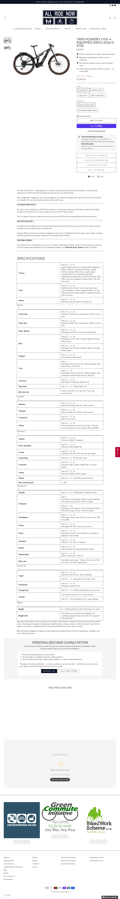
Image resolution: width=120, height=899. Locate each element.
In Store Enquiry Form (97, 857)
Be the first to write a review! (60, 780)
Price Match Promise (96, 155)
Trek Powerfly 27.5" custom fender (80, 595)
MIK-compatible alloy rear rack (87, 590)
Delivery (35, 857)
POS (52, 892)
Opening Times (9, 860)
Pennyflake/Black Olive (87, 110)
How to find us (8, 864)
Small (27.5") (83, 90)
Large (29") (82, 95)
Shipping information (96, 160)
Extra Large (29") (98, 95)
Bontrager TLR (81, 386)
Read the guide (87, 144)
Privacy (35, 867)
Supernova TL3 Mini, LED (85, 579)
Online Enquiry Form (96, 860)
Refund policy (8, 879)
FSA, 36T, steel (81, 458)
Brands (6, 873)
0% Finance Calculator (68, 860)
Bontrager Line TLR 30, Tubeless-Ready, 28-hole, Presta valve (81, 340)
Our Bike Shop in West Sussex (13, 867)
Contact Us (49, 671)
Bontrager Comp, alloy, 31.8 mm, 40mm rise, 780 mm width (81, 518)
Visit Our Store (68, 671)
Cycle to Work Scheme (68, 857)
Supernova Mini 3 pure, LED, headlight (77, 575)
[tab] (18, 307)
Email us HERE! (111, 897)
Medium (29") (97, 90)
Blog (5, 870)
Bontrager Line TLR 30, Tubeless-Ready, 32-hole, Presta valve (81, 349)
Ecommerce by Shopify (62, 892)
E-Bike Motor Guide (96, 165)
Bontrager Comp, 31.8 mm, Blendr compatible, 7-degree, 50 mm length (81, 534)
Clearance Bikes (23, 29)
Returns (35, 860)
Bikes (38, 29)
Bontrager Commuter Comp (86, 492)
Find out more (21, 841)
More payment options (96, 131)
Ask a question (96, 170)
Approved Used (97, 29)
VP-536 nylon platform (84, 478)
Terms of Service (9, 876)
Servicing (81, 29)
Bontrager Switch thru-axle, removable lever (79, 332)
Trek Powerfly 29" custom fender (85, 599)
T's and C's (36, 864)
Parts (67, 29)
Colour (81, 101)
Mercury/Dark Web (85, 105)
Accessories (53, 29)
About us (7, 857)
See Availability (85, 116)
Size (79, 86)
